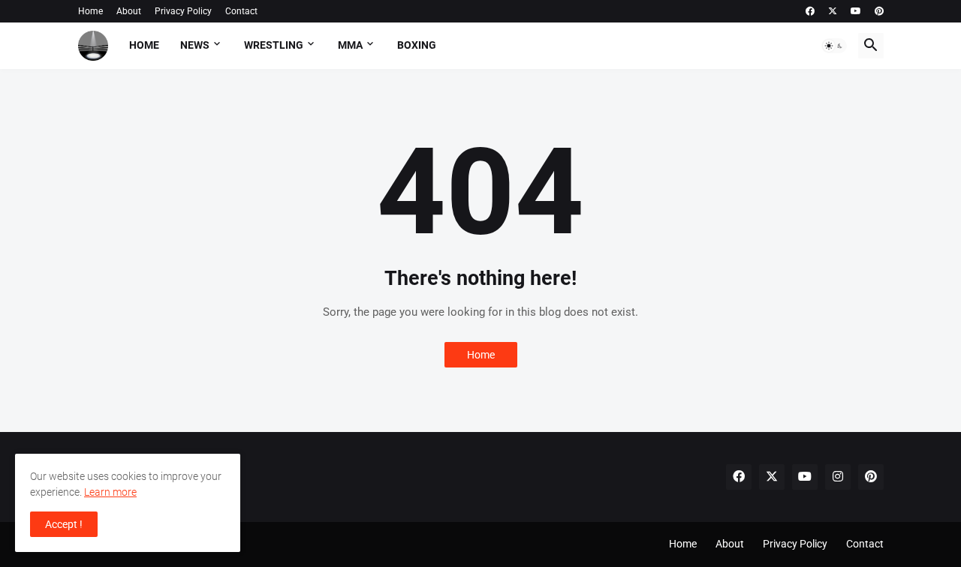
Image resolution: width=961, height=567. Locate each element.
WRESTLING (273, 45)
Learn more (110, 492)
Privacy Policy (183, 11)
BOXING (416, 45)
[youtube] (856, 11)
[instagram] (838, 477)
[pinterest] (879, 11)
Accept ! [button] (64, 524)
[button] (834, 45)
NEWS (194, 45)
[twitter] (832, 11)
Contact (241, 11)
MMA (350, 45)
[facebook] (810, 11)
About (128, 11)
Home (90, 11)
